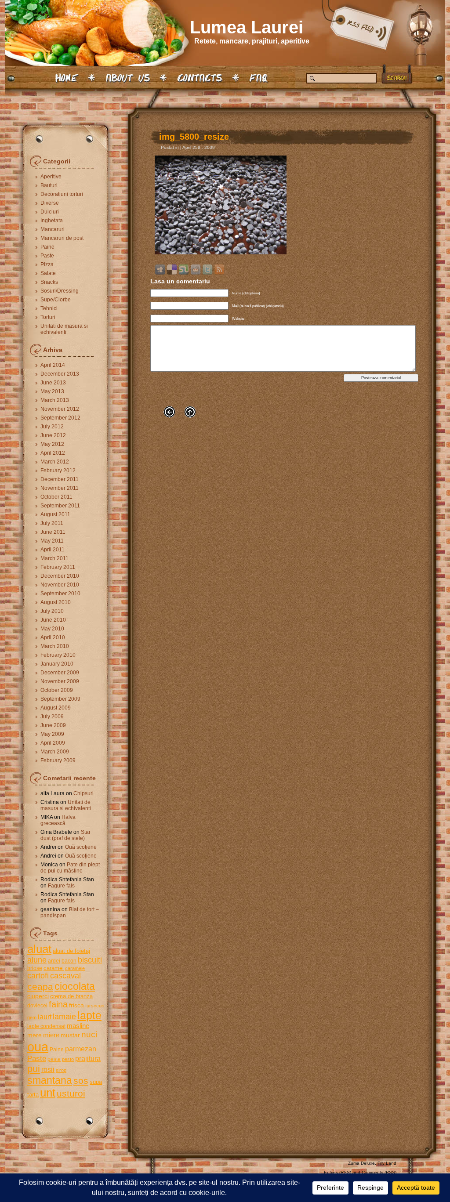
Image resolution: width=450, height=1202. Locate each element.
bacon (69, 961)
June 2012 (53, 435)
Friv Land (386, 1163)
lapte (89, 1015)
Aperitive (51, 177)
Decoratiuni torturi (61, 194)
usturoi (71, 1093)
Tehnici (49, 308)
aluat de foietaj (71, 951)
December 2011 (59, 479)
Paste (47, 256)
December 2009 (59, 673)
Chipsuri (83, 793)
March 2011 (54, 558)
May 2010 (52, 629)
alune (37, 960)
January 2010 (56, 664)
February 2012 (58, 470)
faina (58, 1004)
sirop (61, 1070)
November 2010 (59, 585)
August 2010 (55, 602)
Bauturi (49, 185)
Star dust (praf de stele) (65, 835)
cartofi (38, 975)
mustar (70, 1035)
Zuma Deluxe (361, 1163)
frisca (76, 1005)
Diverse (49, 203)
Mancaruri (52, 229)
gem (31, 1017)
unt (47, 1092)
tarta (33, 1094)
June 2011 (52, 532)
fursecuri (94, 1005)
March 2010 (54, 646)
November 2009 (59, 681)
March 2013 (54, 400)
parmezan (80, 1049)
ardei (54, 961)
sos (80, 1080)
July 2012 (52, 427)
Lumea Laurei (246, 27)
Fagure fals (61, 886)
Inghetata (51, 220)
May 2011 (52, 541)
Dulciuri (49, 212)
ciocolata (74, 986)
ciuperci (38, 995)
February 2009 (58, 760)
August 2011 (55, 514)
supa (96, 1082)
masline (78, 1025)
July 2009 (52, 716)
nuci (89, 1034)
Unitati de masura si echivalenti (64, 329)
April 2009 (52, 743)
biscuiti (90, 960)
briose (34, 968)
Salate (48, 273)
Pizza (47, 264)
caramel (54, 968)
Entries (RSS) (337, 1172)
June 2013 (53, 383)
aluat (39, 949)
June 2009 (53, 725)
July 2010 (52, 611)
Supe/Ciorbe (55, 300)
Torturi (47, 317)
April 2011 (52, 550)
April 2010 (52, 637)
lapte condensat (46, 1026)
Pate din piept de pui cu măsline (70, 868)
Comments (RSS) (379, 1172)
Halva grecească (58, 820)
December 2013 (59, 374)
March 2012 (54, 462)
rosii (47, 1069)
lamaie (64, 1016)
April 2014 (52, 365)
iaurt (44, 1017)
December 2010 (59, 576)
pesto (68, 1059)
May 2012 (52, 444)
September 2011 (60, 506)
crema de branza (71, 996)
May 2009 (52, 734)
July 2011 (51, 523)
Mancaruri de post (61, 238)
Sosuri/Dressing (59, 291)
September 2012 (60, 418)
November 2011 (59, 488)
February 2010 (58, 655)
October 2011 (56, 497)
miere (51, 1035)
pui (33, 1068)
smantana (49, 1080)
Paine (47, 247)
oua (37, 1046)
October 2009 (56, 690)
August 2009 (55, 708)
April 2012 (52, 453)
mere (34, 1035)
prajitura (88, 1058)
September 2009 (60, 699)
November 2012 (59, 409)
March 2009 (54, 752)
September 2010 (60, 593)
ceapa (40, 986)
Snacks (49, 282)
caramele (75, 968)
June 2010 (53, 620)
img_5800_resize (194, 136)
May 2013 (52, 391)
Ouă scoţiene (81, 847)
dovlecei (37, 1006)
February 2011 (57, 567)
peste (54, 1059)
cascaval (65, 975)
